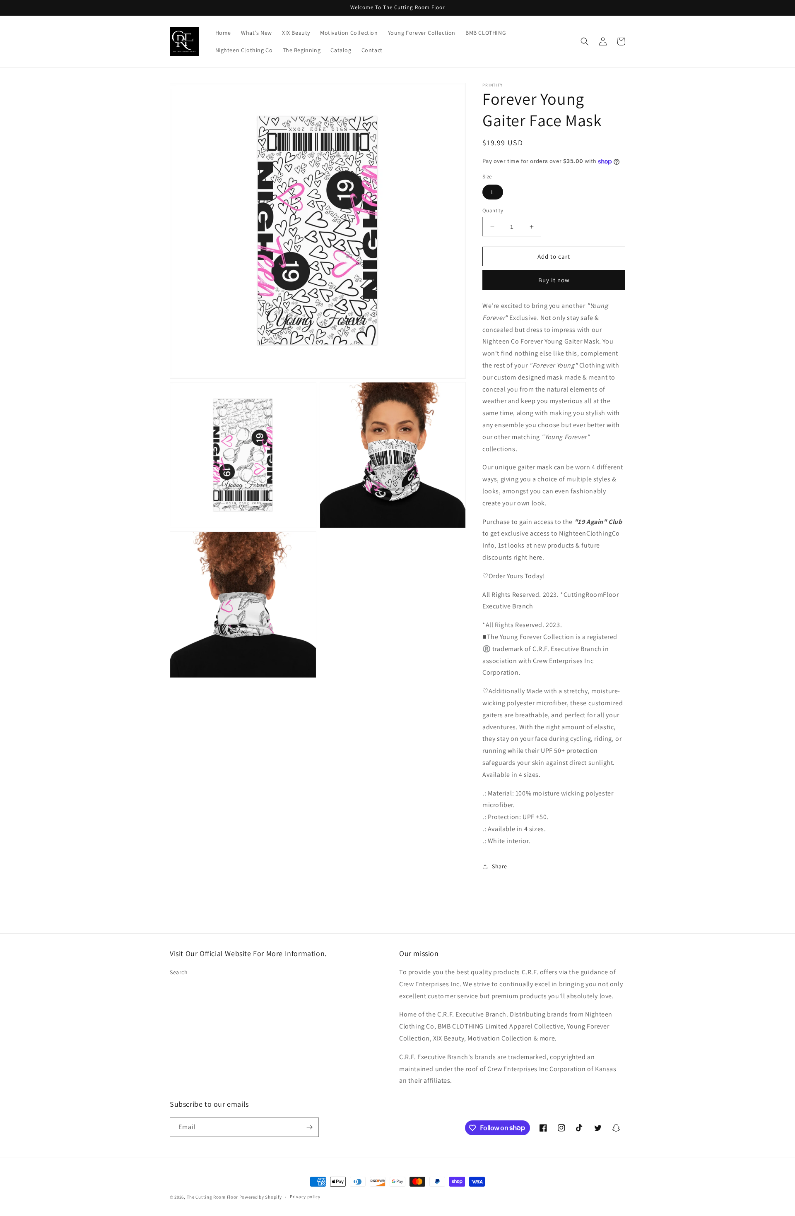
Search (179, 972)
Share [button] (499, 866)
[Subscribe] (309, 1127)
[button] (585, 41)
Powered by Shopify (260, 1197)
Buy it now (554, 280)
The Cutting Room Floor (212, 1197)
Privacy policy (305, 1196)
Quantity (492, 210)
